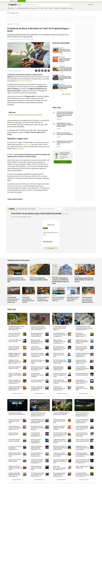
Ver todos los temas (16, 393)
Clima (45, 8)
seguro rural (28, 144)
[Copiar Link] (48, 70)
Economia (56, 8)
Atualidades (64, 8)
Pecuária (40, 8)
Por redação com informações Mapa (16, 39)
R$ (44, 242)
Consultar (50, 248)
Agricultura (34, 8)
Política (51, 8)
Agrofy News (10, 24)
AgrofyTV (70, 8)
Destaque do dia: (14, 13)
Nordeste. (21, 149)
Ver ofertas (65, 213)
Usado (44, 230)
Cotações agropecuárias (23, 8)
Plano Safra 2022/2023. (24, 81)
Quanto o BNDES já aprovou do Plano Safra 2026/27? (25, 115)
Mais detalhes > (66, 94)
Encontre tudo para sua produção (25, 209)
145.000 (49, 242)
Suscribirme (63, 162)
